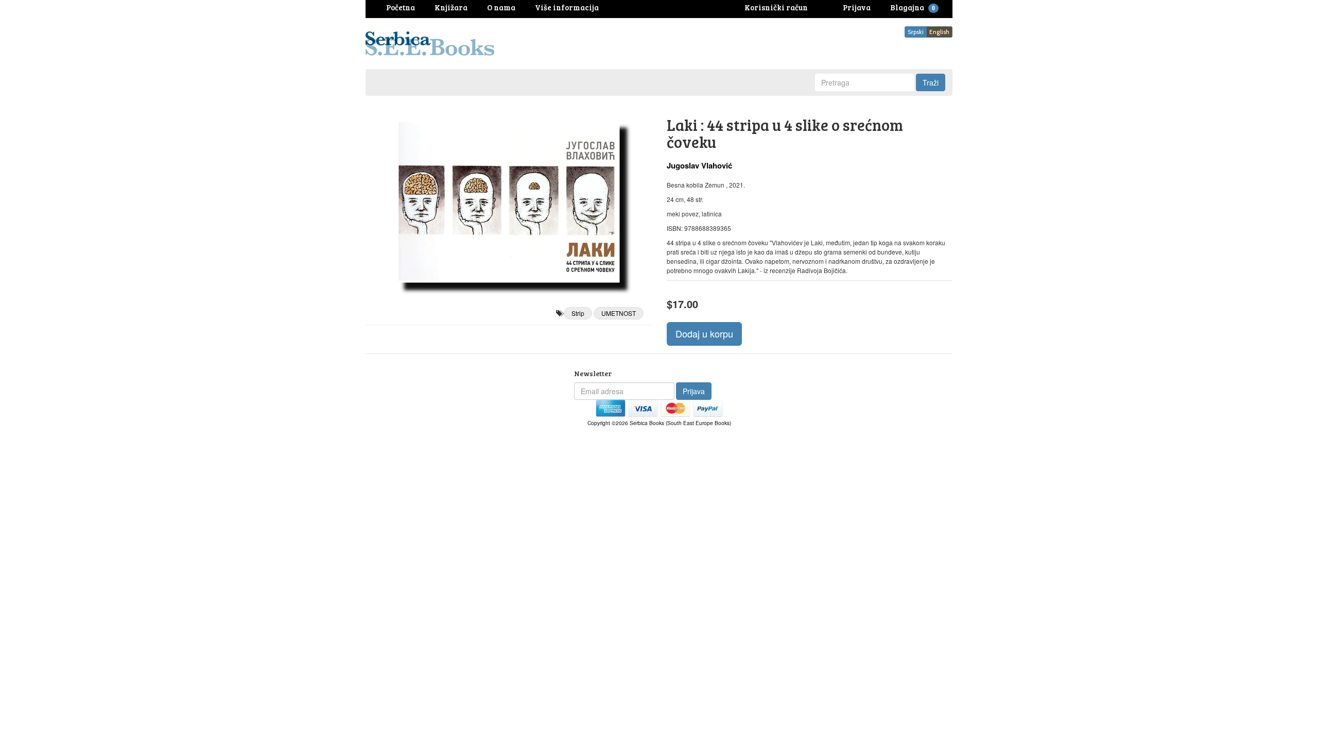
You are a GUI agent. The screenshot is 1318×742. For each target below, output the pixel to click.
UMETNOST (618, 313)
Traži (931, 82)
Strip (577, 313)
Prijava (694, 391)
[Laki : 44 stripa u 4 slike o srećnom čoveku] (508, 201)
